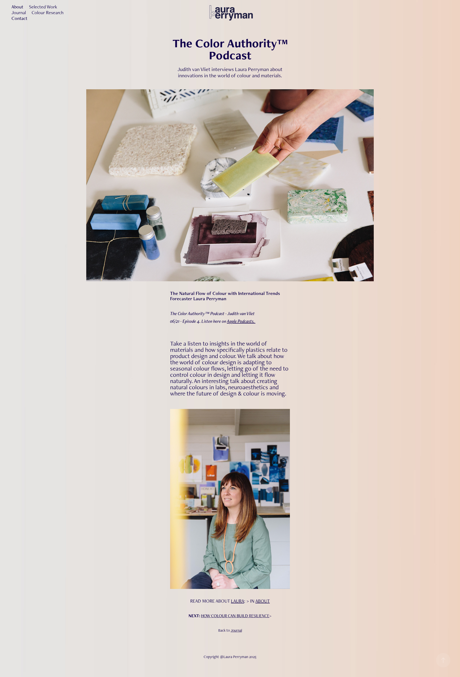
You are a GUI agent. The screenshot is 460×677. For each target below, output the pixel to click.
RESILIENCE (259, 615)
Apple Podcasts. (241, 321)
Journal (19, 12)
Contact (19, 18)
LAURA (237, 601)
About (17, 7)
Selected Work (43, 7)
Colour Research (47, 12)
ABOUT (262, 601)
